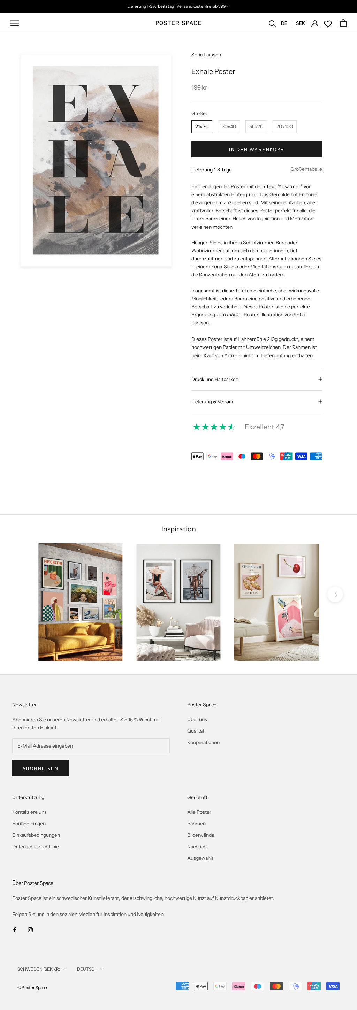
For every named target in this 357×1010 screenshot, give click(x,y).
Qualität (195, 731)
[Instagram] (30, 930)
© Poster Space (32, 987)
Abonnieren (40, 768)
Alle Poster (199, 812)
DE (284, 23)
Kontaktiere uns (29, 812)
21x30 (201, 126)
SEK (300, 23)
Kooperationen (203, 742)
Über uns (197, 719)
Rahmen (196, 823)
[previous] (22, 594)
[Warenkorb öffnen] (343, 23)
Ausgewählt (200, 858)
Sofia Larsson (206, 55)
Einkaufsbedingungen (36, 835)
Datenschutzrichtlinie (35, 846)
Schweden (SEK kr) (38, 969)
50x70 (256, 126)
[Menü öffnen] (14, 23)
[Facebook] (14, 930)
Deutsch (87, 969)
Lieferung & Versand (213, 401)
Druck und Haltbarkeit (214, 379)
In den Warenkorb (256, 149)
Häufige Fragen (29, 823)
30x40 (229, 126)
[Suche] (272, 23)
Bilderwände (200, 835)
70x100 (284, 126)
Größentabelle (306, 169)
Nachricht (197, 846)
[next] (335, 594)
